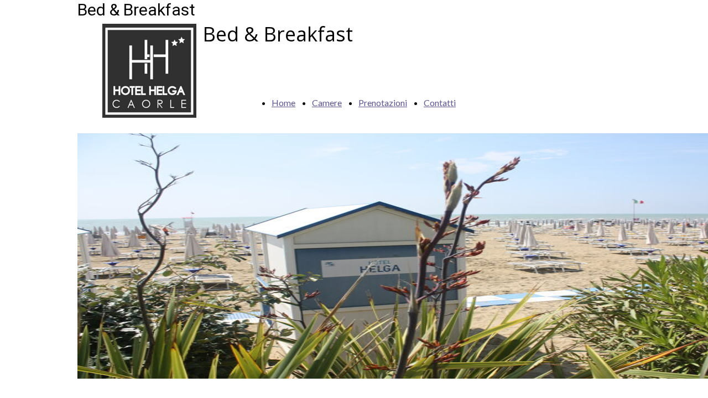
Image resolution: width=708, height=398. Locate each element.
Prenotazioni (382, 102)
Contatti (440, 102)
